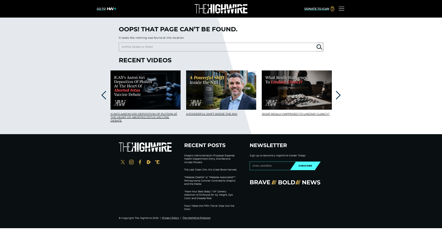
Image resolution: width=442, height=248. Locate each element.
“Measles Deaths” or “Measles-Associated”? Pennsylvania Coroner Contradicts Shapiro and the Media (210, 180)
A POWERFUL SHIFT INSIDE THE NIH (211, 114)
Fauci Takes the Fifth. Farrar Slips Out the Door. (209, 208)
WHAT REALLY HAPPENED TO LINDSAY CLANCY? (296, 114)
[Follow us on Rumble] (149, 162)
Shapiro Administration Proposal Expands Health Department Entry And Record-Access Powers (209, 159)
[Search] (319, 47)
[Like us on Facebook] (140, 162)
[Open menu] (341, 9)
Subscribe (305, 166)
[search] (217, 47)
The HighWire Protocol (196, 218)
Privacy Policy (170, 218)
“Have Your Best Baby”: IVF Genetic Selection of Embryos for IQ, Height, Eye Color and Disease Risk (208, 195)
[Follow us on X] (123, 162)
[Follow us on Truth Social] (157, 162)
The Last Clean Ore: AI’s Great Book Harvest (210, 170)
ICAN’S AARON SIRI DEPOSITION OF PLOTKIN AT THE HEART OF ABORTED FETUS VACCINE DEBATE (143, 117)
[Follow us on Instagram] (131, 162)
